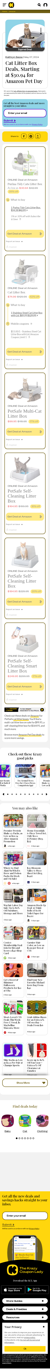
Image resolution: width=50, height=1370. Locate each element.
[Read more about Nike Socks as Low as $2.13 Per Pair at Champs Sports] (13, 1050)
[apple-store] (13, 1289)
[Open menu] (5, 4)
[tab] (7, 794)
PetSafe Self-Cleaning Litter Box (22, 496)
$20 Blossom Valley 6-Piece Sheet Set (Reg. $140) (35, 871)
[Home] (11, 5)
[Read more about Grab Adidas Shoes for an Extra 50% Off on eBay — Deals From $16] (37, 1007)
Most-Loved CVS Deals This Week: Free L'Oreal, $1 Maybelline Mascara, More (13, 1022)
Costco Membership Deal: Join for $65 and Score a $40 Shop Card (13, 948)
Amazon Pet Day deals (30, 734)
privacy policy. (29, 1337)
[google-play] (37, 1289)
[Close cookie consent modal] (44, 1327)
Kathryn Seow (14, 57)
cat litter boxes (21, 719)
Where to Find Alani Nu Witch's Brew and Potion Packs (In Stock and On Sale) (12, 873)
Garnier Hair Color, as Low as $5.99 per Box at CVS (35, 946)
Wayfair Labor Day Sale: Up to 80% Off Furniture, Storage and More (13, 909)
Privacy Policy (37, 124)
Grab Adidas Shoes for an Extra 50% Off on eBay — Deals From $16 (36, 1021)
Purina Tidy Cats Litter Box (25, 184)
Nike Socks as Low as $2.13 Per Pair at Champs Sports (13, 1062)
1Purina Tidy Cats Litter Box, (26, 209)
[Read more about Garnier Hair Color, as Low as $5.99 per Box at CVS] (37, 933)
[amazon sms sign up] (25, 710)
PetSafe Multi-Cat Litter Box (25, 413)
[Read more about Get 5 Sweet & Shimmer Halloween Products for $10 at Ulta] (13, 970)
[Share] (37, 136)
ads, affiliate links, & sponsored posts (26, 91)
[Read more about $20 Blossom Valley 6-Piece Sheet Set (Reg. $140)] (37, 858)
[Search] (39, 5)
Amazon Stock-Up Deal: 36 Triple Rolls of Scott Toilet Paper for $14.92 (36, 910)
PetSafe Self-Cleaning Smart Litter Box (22, 665)
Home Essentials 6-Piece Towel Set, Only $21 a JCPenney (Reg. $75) (36, 836)
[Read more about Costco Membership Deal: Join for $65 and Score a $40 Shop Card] (13, 933)
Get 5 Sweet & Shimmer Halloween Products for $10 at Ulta (12, 985)
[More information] (20, 219)
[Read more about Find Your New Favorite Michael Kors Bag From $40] (37, 970)
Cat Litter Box (16, 292)
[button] (43, 1301)
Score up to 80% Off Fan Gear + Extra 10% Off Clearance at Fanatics (35, 1065)
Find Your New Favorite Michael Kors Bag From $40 (35, 983)
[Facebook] (24, 136)
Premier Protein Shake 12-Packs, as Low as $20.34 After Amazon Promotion (13, 836)
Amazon (34, 715)
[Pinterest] (30, 136)
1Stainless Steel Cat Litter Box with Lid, (26, 314)
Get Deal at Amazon (19, 233)
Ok (25, 1349)
